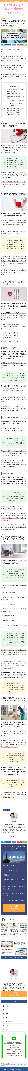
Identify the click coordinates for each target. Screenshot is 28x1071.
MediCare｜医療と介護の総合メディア (14, 9)
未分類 (6, 1025)
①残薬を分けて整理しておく (17, 101)
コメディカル (8, 1010)
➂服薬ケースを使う (16, 105)
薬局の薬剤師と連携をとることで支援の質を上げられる (15, 113)
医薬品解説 (8, 1021)
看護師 (3, 18)
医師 (6, 1017)
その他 (6, 1006)
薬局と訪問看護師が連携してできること (15, 97)
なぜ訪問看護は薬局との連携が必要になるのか (15, 90)
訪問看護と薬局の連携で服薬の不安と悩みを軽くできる (15, 109)
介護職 (6, 1013)
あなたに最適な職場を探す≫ (14, 908)
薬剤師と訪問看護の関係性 (14, 94)
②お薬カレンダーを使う (17, 103)
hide (18, 86)
